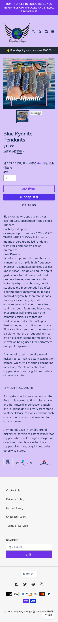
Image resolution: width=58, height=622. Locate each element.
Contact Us (13, 490)
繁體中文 (28, 574)
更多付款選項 (29, 204)
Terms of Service (17, 525)
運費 (19, 151)
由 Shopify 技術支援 (43, 611)
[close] (54, 50)
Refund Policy (15, 508)
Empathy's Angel (23, 611)
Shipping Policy (16, 517)
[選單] (52, 31)
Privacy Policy (15, 499)
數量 (5, 172)
